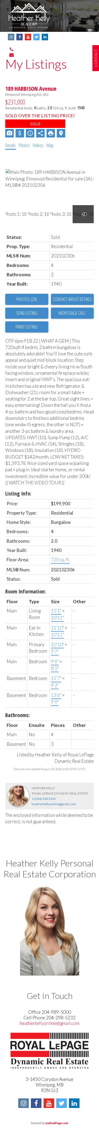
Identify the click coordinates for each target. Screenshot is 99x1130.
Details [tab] (10, 145)
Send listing (26, 313)
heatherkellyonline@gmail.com (54, 804)
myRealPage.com (56, 1123)
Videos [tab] (38, 145)
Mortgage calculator (72, 313)
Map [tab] (50, 145)
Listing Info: (18, 493)
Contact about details (72, 299)
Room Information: (25, 591)
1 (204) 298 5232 (44, 799)
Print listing (27, 327)
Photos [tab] (24, 145)
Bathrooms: (17, 715)
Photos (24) (26, 299)
